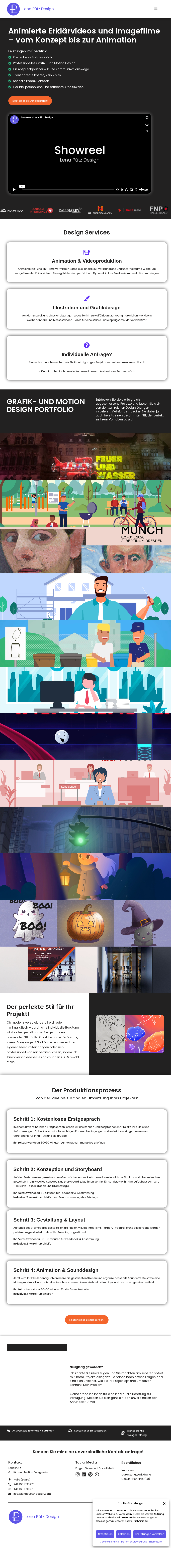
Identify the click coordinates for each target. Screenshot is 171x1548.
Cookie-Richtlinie (110, 1541)
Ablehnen (124, 1534)
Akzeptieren (105, 1534)
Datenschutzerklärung (134, 1541)
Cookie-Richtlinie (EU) (135, 1479)
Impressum (155, 1541)
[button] (164, 1503)
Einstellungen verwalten (149, 1534)
